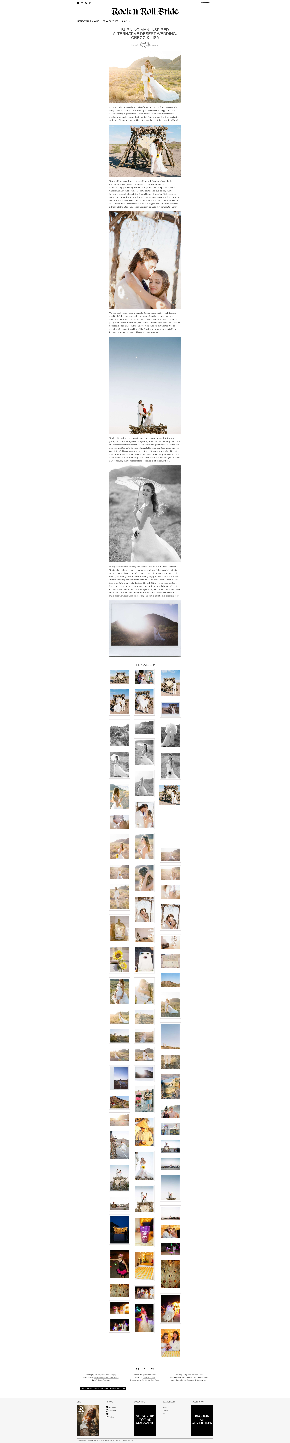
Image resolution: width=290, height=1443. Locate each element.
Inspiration (83, 21)
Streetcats (152, 1375)
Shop (124, 21)
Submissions (167, 1414)
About (165, 1407)
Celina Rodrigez (149, 1377)
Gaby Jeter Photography (149, 45)
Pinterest (112, 1414)
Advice (95, 21)
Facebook (112, 1407)
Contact (166, 1410)
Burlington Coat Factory (151, 1380)
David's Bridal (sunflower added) (106, 1377)
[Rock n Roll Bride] (145, 11)
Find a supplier (110, 21)
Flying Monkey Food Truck (192, 1375)
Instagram (112, 1410)
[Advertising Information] (202, 1420)
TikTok (111, 1417)
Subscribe (205, 3)
